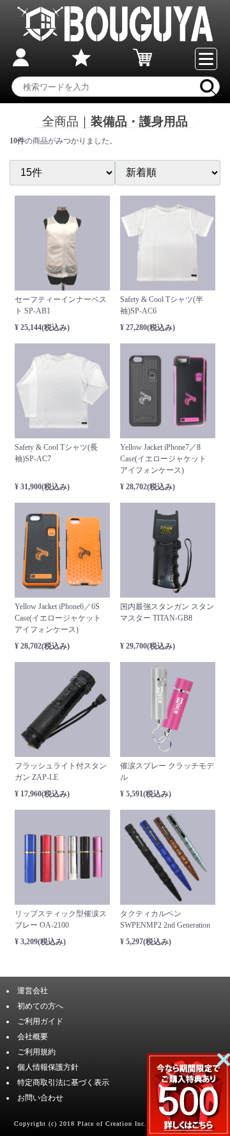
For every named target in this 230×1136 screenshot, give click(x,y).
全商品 (60, 121)
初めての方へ (40, 1006)
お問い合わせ (40, 1097)
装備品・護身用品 (139, 121)
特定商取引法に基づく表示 (63, 1082)
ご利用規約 (36, 1051)
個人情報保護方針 (48, 1067)
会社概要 (32, 1036)
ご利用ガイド (40, 1021)
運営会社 (32, 990)
